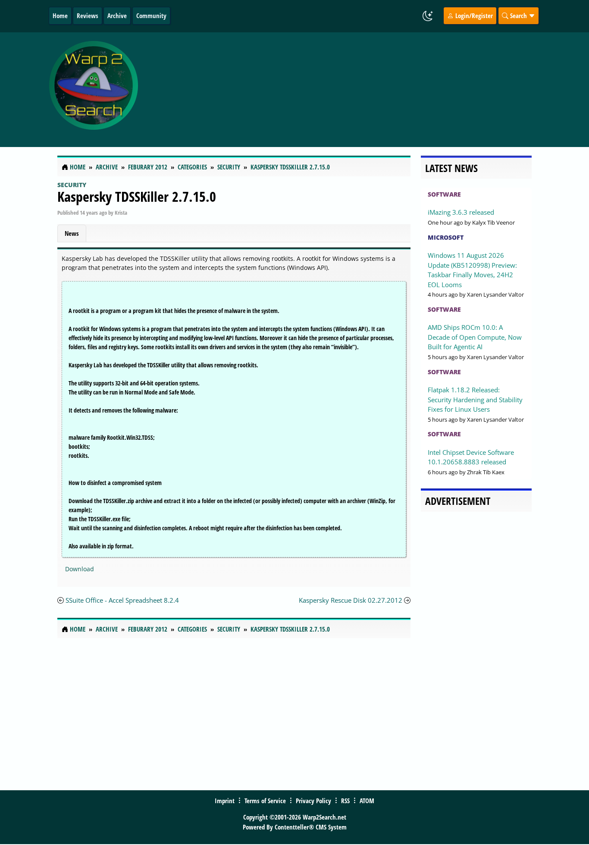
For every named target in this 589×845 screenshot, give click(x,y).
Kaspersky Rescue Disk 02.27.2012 (351, 600)
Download (79, 569)
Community (151, 15)
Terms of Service (265, 800)
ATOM (367, 800)
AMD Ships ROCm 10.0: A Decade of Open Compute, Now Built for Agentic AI (475, 337)
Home (60, 15)
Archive (117, 15)
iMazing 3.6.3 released (461, 212)
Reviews (87, 15)
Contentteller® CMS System (311, 827)
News (72, 233)
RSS (345, 800)
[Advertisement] (351, 90)
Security (71, 185)
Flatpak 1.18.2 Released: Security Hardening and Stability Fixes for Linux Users (475, 399)
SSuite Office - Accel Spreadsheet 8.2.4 (122, 600)
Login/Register (473, 15)
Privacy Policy (313, 800)
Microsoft (446, 237)
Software (444, 194)
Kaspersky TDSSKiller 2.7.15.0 (136, 196)
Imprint (225, 800)
